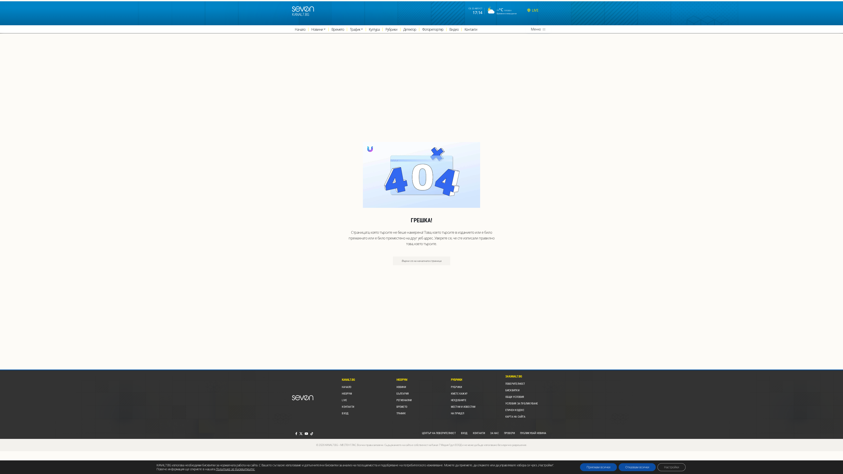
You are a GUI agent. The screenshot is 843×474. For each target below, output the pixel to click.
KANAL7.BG (300, 14)
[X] (301, 433)
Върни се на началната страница (421, 261)
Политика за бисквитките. (235, 469)
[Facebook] (296, 433)
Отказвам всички (637, 467)
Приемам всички (598, 467)
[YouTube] (306, 433)
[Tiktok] (311, 433)
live (535, 10)
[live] (529, 10)
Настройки (671, 467)
